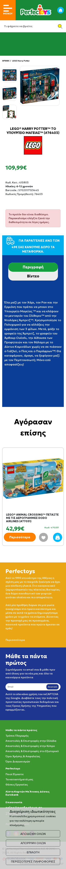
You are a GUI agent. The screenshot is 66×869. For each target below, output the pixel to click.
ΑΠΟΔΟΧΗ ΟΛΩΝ (33, 834)
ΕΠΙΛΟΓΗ (33, 852)
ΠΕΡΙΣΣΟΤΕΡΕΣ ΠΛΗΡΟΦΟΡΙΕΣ (33, 861)
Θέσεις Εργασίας (17, 784)
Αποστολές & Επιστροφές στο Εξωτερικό (32, 751)
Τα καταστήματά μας (19, 779)
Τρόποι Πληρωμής (17, 735)
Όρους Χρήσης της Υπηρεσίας (31, 705)
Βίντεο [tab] (33, 276)
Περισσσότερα (15, 640)
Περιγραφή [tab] (33, 267)
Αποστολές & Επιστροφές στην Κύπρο (30, 746)
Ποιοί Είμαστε (15, 774)
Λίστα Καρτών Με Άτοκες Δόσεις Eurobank (28, 793)
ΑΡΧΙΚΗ (5, 61)
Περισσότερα (19, 537)
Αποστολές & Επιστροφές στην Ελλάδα (31, 740)
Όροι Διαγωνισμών (18, 761)
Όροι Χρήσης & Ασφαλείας (23, 756)
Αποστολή (52, 687)
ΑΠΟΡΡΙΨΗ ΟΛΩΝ (33, 843)
